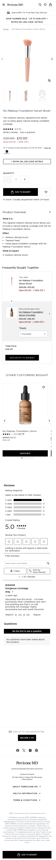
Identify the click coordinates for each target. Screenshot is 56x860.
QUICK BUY (25, 453)
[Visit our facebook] (18, 750)
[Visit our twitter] (24, 750)
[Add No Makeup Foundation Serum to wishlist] (44, 387)
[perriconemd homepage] (15, 4)
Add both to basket (22, 357)
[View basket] (50, 4)
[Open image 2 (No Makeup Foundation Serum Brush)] (26, 95)
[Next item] (49, 421)
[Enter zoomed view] (49, 80)
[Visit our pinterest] (36, 750)
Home (5, 29)
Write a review (10, 132)
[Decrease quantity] (7, 179)
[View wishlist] (45, 4)
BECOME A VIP (27, 738)
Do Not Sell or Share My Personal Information (27, 778)
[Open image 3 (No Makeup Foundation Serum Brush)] (42, 95)
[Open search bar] (40, 4)
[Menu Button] (2, 4)
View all (47, 148)
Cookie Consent (27, 774)
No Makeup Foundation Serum (20, 431)
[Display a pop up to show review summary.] (23, 434)
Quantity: (8, 173)
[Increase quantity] (25, 179)
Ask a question (27, 132)
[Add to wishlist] (46, 192)
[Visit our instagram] (30, 750)
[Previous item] (5, 421)
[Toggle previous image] (2, 59)
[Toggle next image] (52, 59)
